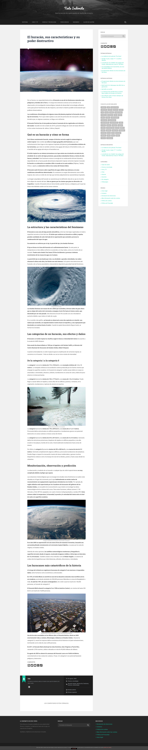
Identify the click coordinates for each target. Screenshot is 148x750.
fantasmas (103, 115)
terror (113, 135)
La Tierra (103, 125)
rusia (109, 132)
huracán (70, 685)
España (111, 112)
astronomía (103, 109)
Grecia (120, 115)
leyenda (108, 125)
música (103, 130)
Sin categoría (105, 179)
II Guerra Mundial (105, 122)
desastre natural (72, 683)
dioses (106, 112)
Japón (121, 122)
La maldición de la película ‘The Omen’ (111, 56)
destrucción (80, 683)
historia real (103, 120)
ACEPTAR (74, 748)
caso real (116, 109)
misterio (103, 127)
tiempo (117, 135)
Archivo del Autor (29, 687)
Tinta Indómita (74, 8)
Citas (103, 172)
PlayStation (121, 130)
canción (110, 109)
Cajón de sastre (88, 22)
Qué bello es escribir (107, 89)
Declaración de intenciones (109, 195)
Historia (25, 22)
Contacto (104, 193)
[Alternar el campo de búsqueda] (125, 22)
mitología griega (110, 127)
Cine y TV (35, 22)
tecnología (118, 132)
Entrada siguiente (72, 692)
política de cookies (107, 747)
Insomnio (76, 22)
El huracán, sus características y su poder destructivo (53, 39)
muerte (117, 127)
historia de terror (114, 117)
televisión (103, 135)
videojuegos (109, 138)
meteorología (76, 685)
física (115, 115)
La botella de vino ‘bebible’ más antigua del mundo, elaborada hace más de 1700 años (113, 63)
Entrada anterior (72, 689)
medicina (120, 125)
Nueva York (115, 130)
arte (108, 107)
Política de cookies (107, 200)
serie (113, 132)
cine (102, 112)
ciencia (121, 109)
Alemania (103, 107)
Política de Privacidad (107, 203)
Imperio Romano (114, 122)
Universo (103, 138)
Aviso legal (104, 191)
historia (107, 117)
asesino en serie (114, 107)
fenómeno (85, 683)
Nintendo (108, 130)
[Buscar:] (113, 36)
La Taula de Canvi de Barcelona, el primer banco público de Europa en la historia (112, 92)
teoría (108, 135)
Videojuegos (64, 22)
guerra (102, 117)
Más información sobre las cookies (111, 198)
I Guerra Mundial (111, 120)
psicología (103, 132)
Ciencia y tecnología (49, 22)
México (122, 127)
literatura (114, 125)
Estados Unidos (118, 112)
